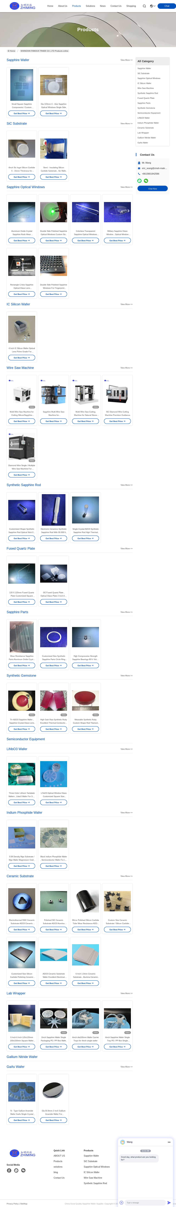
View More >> (127, 60)
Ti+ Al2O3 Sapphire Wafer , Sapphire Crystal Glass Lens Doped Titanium (21, 722)
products (76, 6)
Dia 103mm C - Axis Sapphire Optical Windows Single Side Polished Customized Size (53, 107)
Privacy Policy (13, 1204)
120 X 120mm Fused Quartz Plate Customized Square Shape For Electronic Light (21, 595)
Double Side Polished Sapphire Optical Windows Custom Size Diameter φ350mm (53, 234)
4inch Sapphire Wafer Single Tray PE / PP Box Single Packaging (117, 1040)
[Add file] (121, 1203)
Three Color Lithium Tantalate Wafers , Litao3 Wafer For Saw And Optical (22, 796)
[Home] (22, 1157)
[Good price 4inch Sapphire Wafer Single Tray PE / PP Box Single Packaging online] (117, 1018)
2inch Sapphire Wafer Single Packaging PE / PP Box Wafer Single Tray (54, 1040)
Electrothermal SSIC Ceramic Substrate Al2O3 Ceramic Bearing (22, 923)
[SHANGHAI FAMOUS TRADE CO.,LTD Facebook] (9, 1170)
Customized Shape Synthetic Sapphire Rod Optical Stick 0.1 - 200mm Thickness (22, 532)
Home (50, 6)
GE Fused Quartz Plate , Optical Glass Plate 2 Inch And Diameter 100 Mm (54, 595)
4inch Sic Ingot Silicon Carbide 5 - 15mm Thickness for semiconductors (22, 170)
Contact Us (59, 1178)
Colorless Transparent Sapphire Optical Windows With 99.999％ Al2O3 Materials (85, 234)
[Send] (169, 1203)
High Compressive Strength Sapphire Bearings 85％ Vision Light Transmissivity (85, 659)
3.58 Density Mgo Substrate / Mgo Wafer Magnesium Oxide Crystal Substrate (22, 859)
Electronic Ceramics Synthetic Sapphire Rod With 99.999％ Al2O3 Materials (54, 532)
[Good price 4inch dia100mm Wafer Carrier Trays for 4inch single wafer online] (85, 1018)
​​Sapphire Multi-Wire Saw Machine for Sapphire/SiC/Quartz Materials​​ (53, 415)
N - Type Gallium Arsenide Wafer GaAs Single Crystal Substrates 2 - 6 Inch (21, 1114)
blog (56, 1172)
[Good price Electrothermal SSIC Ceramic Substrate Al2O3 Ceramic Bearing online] (21, 901)
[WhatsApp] (139, 180)
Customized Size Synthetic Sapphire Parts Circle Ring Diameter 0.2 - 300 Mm (53, 659)
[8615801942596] (16, 1170)
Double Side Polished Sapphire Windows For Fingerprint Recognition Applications (53, 288)
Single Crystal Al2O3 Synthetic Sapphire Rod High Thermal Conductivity (85, 532)
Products (58, 1161)
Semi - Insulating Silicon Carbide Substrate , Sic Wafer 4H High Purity (54, 170)
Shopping (131, 6)
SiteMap (23, 1204)
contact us (116, 6)
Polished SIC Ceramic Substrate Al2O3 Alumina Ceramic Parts (53, 923)
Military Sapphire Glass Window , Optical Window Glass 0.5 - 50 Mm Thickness (117, 234)
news (103, 6)
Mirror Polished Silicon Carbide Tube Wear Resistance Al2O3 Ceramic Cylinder (85, 923)
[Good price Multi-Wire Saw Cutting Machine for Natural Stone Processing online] (85, 392)
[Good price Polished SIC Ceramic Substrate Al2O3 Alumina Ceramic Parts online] (53, 901)
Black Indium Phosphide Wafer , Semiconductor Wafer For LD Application (53, 859)
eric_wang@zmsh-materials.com (158, 168)
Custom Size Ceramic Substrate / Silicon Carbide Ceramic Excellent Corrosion (117, 923)
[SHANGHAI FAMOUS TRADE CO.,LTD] (22, 6)
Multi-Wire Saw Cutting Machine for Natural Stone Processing (85, 415)
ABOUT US (59, 1156)
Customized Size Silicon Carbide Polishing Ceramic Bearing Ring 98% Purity (21, 977)
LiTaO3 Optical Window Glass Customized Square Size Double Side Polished (54, 796)
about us (62, 6)
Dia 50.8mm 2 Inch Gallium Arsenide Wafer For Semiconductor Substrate (53, 1114)
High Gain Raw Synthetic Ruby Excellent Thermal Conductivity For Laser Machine (53, 722)
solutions (90, 6)
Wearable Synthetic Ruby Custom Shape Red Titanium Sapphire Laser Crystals (85, 722)
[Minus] (169, 1142)
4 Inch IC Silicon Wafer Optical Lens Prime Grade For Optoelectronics (22, 351)
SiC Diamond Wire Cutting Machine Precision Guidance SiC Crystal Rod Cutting (117, 415)
